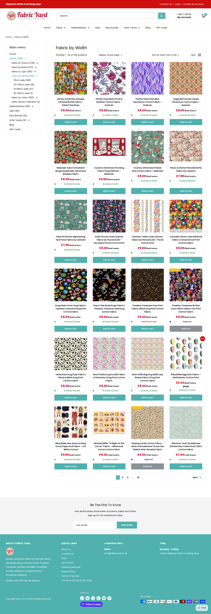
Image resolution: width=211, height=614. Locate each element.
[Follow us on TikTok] (109, 598)
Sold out (185, 328)
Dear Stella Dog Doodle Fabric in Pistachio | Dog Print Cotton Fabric (109, 377)
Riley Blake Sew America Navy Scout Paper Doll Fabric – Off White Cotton (70, 446)
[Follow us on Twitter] (88, 598)
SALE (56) (14, 110)
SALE (97, 27)
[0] (203, 16)
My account (184, 17)
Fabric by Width (21, 37)
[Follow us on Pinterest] (98, 598)
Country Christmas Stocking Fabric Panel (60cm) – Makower (109, 170)
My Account (67, 562)
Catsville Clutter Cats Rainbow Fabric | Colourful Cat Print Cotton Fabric (186, 239)
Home (47, 27)
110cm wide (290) (22, 80)
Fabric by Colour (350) (23, 97)
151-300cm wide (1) (23, 93)
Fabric (59, 27)
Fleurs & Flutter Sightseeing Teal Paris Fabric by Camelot (71, 238)
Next (195, 477)
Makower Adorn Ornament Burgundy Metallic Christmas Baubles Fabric (70, 170)
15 (138, 477)
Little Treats (130, 27)
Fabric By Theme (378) (23, 63)
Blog (148, 27)
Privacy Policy (68, 571)
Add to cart (71, 122)
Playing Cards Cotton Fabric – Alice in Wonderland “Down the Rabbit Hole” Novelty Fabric (147, 446)
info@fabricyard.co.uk (115, 553)
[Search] (161, 16)
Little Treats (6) (18, 120)
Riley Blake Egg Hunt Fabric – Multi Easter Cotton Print (186, 376)
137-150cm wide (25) (24, 84)
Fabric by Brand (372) (23, 67)
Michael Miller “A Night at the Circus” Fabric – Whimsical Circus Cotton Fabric (109, 446)
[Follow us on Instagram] (93, 598)
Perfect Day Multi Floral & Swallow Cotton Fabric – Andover (109, 102)
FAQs (64, 558)
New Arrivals (112, 27)
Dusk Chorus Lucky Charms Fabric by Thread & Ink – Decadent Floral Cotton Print (109, 239)
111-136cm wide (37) (23, 88)
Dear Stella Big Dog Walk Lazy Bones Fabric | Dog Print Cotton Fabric (147, 377)
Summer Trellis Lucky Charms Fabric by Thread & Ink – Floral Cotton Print (147, 239)
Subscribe (127, 525)
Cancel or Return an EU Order (76, 580)
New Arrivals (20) (18, 115)
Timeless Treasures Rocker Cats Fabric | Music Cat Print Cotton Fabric (186, 308)
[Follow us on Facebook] (82, 598)
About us (66, 549)
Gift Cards (161, 27)
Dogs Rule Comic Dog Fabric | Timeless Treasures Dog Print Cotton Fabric (70, 308)
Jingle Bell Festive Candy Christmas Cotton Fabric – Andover (186, 102)
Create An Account (193, 4)
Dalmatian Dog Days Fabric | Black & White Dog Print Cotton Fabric (71, 377)
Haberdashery (78, 27)
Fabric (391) (16, 58)
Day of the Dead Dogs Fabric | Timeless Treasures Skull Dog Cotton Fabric (109, 308)
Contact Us (166, 4)
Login (177, 4)
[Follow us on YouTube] (104, 598)
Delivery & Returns (70, 567)
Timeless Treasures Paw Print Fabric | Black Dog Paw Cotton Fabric (147, 308)
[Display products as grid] (199, 55)
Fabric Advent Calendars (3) (26, 101)
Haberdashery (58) (19, 106)
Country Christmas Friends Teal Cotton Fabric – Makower (147, 169)
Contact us (67, 553)
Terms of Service (70, 575)
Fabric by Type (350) (22, 71)
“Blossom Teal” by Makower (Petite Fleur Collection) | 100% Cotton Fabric (186, 446)
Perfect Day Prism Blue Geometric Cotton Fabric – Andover (147, 102)
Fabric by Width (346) (23, 75)
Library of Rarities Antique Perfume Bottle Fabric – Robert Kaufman (70, 102)
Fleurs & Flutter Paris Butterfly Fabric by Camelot (186, 169)
